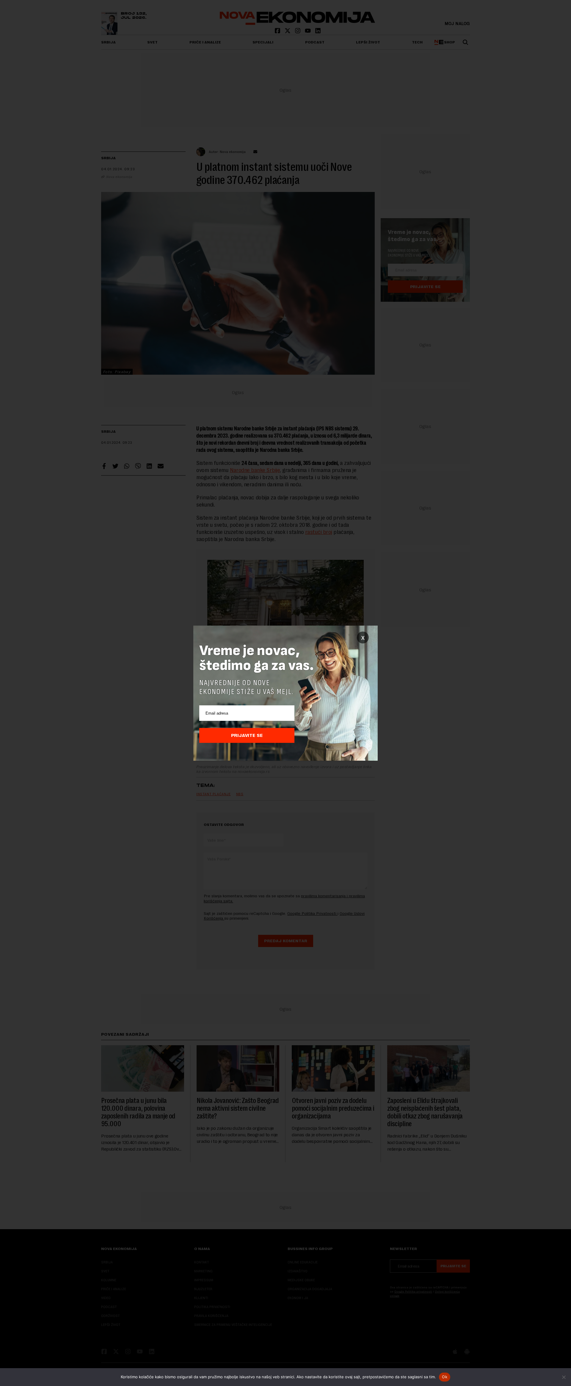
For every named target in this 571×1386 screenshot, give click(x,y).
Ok (444, 1376)
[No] (564, 1377)
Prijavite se (247, 735)
